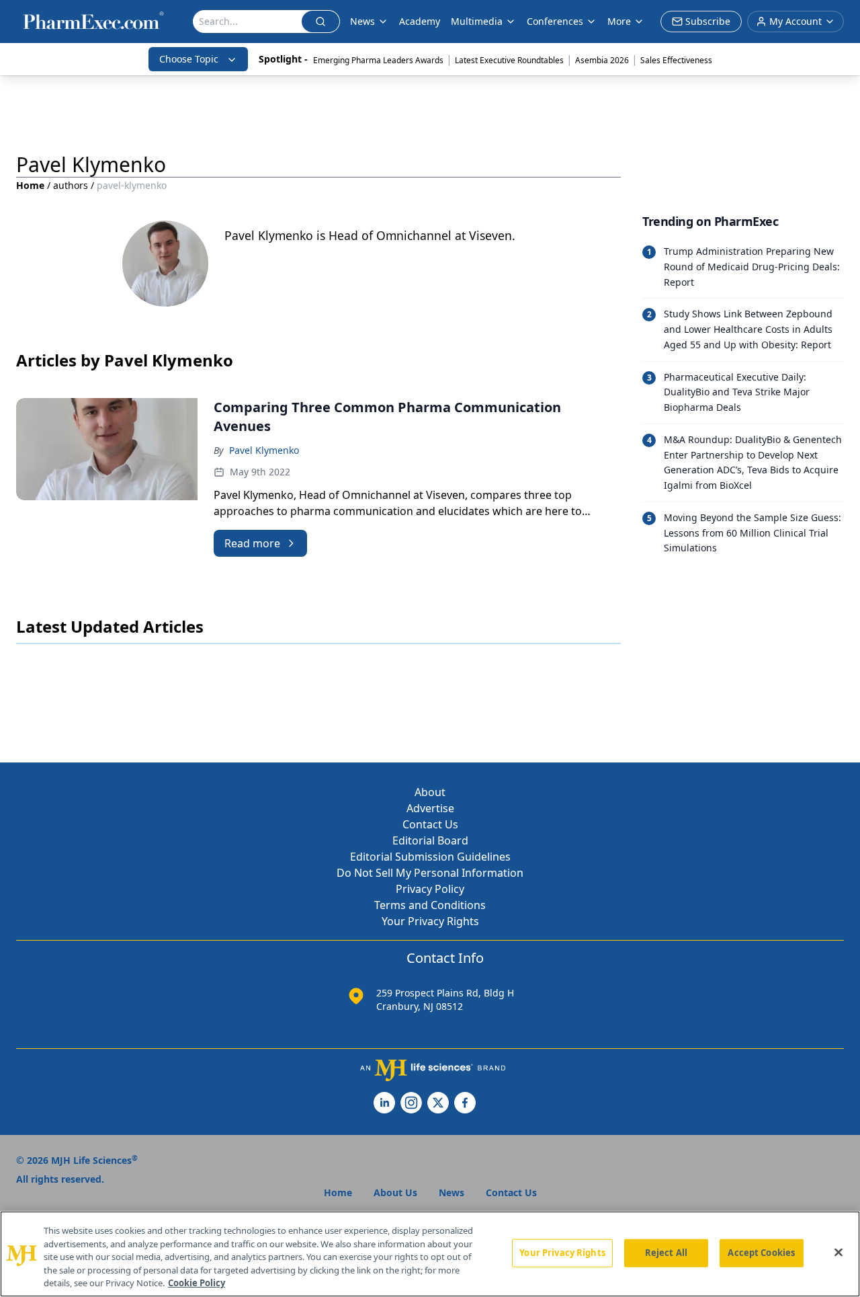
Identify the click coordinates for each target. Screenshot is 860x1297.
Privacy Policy (430, 888)
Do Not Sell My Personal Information (430, 872)
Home (30, 185)
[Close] (838, 1252)
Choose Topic (188, 58)
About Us (395, 1192)
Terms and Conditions (430, 905)
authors (70, 185)
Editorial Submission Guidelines (430, 856)
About (430, 792)
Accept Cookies (761, 1253)
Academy (419, 21)
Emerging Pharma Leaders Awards (378, 60)
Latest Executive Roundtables (509, 60)
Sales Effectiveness (676, 60)
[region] (430, 1254)
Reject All (666, 1253)
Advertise (430, 808)
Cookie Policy (196, 1283)
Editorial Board (430, 840)
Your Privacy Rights (430, 921)
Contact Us (430, 824)
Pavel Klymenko (264, 450)
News (362, 21)
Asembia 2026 (602, 60)
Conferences (555, 21)
